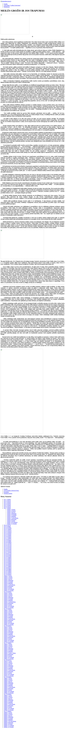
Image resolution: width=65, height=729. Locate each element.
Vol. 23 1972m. (8, 546)
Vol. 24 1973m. (8, 548)
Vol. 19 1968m (7, 540)
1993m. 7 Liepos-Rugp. (10, 602)
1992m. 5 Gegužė (8, 582)
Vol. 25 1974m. (8, 549)
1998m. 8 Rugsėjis (8, 688)
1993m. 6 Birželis (8, 600)
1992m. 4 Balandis (8, 580)
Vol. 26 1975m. (8, 550)
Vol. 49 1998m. (8, 677)
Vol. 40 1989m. (8, 570)
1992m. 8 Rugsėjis (8, 586)
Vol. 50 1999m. (8, 694)
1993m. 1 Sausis (8, 593)
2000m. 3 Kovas (8, 715)
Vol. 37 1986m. (8, 566)
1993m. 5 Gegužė (8, 599)
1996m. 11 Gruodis (8, 658)
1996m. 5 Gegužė (8, 650)
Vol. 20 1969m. (8, 542)
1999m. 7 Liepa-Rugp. (9, 704)
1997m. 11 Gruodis (8, 675)
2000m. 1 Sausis (8, 712)
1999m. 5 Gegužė (8, 701)
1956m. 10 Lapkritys (12, 522)
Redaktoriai (7, 7)
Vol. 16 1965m (7, 536)
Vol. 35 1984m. (8, 563)
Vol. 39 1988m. (8, 569)
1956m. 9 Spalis (11, 521)
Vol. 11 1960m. (7, 529)
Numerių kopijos (8, 493)
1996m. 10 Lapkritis (9, 657)
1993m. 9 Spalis (8, 604)
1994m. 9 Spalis (8, 621)
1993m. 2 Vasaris (8, 594)
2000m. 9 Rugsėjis (8, 722)
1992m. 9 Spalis (8, 587)
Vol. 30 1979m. (8, 556)
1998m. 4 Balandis (8, 683)
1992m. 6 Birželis (8, 583)
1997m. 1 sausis (8, 661)
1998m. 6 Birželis (8, 685)
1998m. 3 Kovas (8, 681)
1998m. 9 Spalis (8, 690)
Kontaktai (6, 492)
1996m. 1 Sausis (8, 644)
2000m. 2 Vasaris (8, 714)
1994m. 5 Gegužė (8, 616)
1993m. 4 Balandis (8, 597)
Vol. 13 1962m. (8, 532)
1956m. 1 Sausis (11, 509)
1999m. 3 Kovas (8, 698)
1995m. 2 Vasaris (8, 629)
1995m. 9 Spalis (8, 639)
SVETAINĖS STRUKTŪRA (11, 490)
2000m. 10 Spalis (8, 724)
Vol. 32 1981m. (8, 559)
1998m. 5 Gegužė (8, 684)
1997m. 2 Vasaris (8, 663)
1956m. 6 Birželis (11, 516)
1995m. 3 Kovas (8, 630)
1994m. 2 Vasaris (8, 612)
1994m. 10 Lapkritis (9, 623)
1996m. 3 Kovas (8, 647)
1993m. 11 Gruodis (8, 607)
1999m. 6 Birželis (8, 702)
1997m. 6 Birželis (8, 668)
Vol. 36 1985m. (8, 565)
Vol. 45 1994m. (8, 609)
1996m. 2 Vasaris (8, 646)
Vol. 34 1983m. (8, 562)
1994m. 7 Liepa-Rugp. (9, 619)
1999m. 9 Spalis (8, 707)
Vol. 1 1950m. (7, 499)
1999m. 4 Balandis (8, 700)
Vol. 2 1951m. (7, 501)
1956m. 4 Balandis (11, 513)
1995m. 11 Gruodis (8, 641)
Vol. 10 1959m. (8, 528)
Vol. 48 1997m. (8, 660)
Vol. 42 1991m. (8, 573)
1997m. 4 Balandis (8, 666)
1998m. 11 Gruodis (8, 693)
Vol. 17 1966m (7, 538)
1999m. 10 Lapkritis (9, 708)
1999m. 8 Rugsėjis (8, 705)
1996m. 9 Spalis (8, 656)
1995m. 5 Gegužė (8, 633)
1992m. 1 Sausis (8, 576)
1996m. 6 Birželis (8, 651)
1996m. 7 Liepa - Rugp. (10, 653)
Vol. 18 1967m (7, 539)
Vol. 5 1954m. (7, 505)
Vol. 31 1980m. (8, 557)
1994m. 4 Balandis (8, 614)
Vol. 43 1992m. (8, 575)
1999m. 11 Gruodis (8, 710)
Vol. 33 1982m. (8, 560)
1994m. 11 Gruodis (8, 624)
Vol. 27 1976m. (8, 552)
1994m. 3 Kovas (8, 613)
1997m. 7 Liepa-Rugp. (9, 670)
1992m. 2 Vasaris (8, 577)
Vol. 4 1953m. (7, 503)
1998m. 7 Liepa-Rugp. (9, 687)
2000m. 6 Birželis (8, 720)
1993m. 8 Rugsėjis (8, 603)
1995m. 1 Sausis (8, 627)
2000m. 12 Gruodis (9, 727)
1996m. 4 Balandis (8, 648)
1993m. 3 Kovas (8, 596)
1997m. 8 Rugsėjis (8, 671)
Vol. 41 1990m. (8, 572)
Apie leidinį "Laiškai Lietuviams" (12, 5)
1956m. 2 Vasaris (11, 511)
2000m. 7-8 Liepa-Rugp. (10, 721)
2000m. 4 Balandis (8, 717)
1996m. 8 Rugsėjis (8, 654)
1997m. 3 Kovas (8, 664)
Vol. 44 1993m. (8, 592)
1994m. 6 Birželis (8, 617)
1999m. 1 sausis (8, 695)
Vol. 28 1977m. (8, 553)
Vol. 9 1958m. (7, 526)
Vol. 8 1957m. (7, 525)
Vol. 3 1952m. (7, 502)
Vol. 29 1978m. (8, 555)
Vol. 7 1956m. (7, 508)
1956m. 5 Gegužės (11, 515)
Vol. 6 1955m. (7, 506)
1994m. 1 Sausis (8, 610)
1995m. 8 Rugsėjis (8, 637)
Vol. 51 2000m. (8, 711)
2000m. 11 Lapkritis (9, 725)
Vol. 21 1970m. (8, 543)
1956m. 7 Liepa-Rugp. (12, 518)
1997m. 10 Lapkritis (9, 674)
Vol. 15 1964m (7, 535)
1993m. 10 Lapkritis (9, 606)
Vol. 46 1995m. (8, 626)
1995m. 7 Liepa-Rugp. (9, 636)
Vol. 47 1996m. (8, 643)
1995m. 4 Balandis (8, 631)
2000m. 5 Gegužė (8, 718)
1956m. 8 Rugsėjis (11, 519)
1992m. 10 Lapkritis (9, 589)
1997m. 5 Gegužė (8, 667)
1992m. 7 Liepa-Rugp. (9, 585)
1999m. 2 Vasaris (8, 697)
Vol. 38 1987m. (8, 567)
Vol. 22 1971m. (8, 545)
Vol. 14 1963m (7, 533)
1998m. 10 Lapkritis (9, 691)
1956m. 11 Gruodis (12, 523)
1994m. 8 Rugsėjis (8, 620)
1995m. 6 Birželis (8, 634)
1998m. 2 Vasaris (8, 680)
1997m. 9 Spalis (8, 673)
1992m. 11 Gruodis (8, 590)
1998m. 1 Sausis (8, 678)
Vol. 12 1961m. (8, 530)
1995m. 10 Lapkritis (9, 640)
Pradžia (6, 4)
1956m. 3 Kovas (11, 512)
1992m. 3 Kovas (8, 579)
